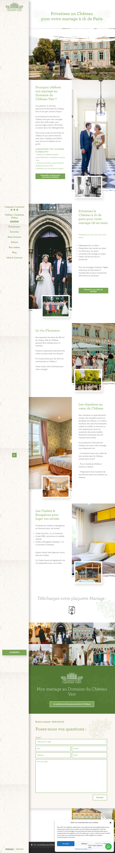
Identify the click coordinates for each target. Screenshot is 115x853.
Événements (14, 227)
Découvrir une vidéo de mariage (93, 290)
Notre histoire (14, 237)
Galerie (14, 242)
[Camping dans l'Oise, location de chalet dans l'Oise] (14, 7)
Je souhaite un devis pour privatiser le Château (72, 704)
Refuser (84, 844)
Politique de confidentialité (83, 849)
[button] (110, 823)
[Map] (50, 825)
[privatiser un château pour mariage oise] (39, 633)
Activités (14, 232)
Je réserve (14, 652)
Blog (14, 252)
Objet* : (38, 737)
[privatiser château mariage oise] (104, 633)
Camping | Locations (14, 207)
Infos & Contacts (14, 258)
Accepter (65, 844)
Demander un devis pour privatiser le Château (50, 176)
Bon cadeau (14, 247)
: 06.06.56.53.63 (57, 722)
